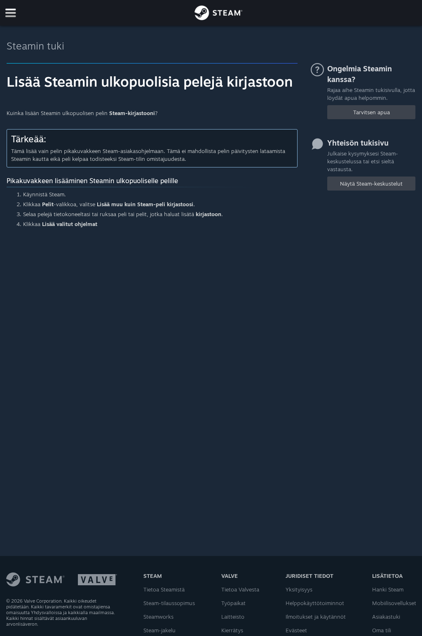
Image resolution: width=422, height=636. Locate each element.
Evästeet (296, 630)
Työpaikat (233, 603)
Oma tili (381, 630)
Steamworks (158, 616)
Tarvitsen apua (371, 112)
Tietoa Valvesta (240, 589)
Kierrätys (232, 630)
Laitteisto (232, 616)
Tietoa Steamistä (164, 589)
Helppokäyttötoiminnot (315, 603)
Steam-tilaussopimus (169, 603)
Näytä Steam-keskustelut (371, 183)
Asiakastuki (386, 616)
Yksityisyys (299, 589)
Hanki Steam (387, 589)
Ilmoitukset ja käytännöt (316, 616)
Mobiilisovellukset (394, 603)
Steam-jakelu (159, 630)
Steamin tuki (35, 46)
